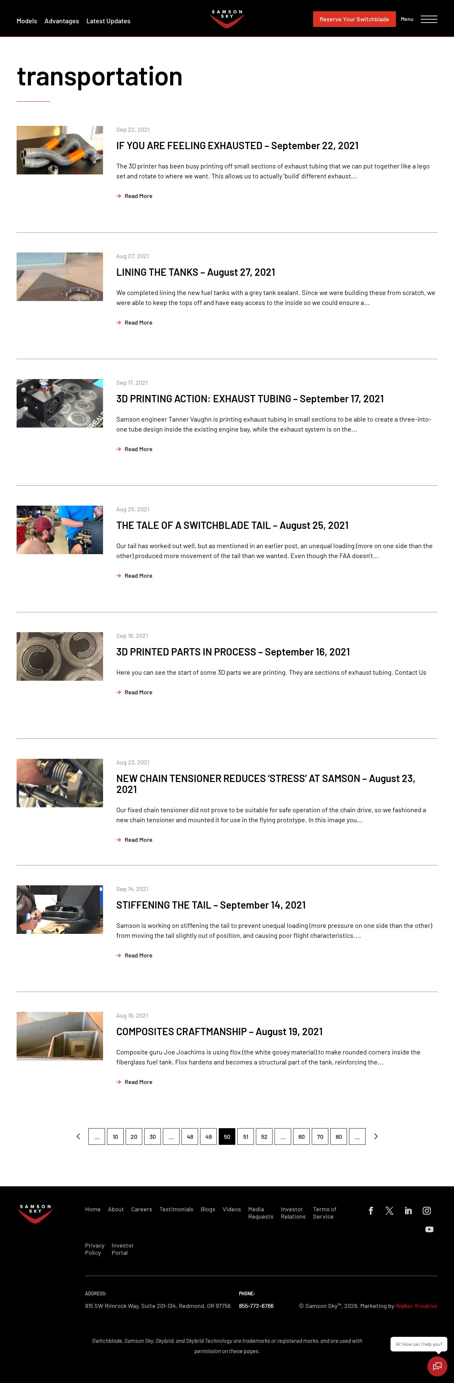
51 (245, 1136)
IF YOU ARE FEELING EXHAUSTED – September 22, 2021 (237, 145)
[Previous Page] (78, 1136)
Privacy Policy (94, 1249)
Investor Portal (123, 1249)
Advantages (62, 20)
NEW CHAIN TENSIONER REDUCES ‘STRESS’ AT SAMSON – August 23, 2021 (265, 783)
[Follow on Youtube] (429, 1229)
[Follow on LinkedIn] (408, 1211)
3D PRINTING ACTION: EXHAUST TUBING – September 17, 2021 (250, 398)
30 (153, 1136)
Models (27, 20)
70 (320, 1136)
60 (301, 1136)
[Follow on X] (389, 1211)
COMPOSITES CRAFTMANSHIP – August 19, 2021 (219, 1031)
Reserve (354, 19)
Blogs (208, 1209)
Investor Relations (293, 1213)
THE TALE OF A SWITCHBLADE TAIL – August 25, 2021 (232, 525)
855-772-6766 (256, 1305)
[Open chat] (437, 1366)
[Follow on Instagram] (427, 1211)
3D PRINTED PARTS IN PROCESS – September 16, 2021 (233, 651)
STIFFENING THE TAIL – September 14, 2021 (211, 905)
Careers (141, 1209)
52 (264, 1136)
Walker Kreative (416, 1305)
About (116, 1209)
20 (134, 1136)
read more (139, 195)
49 (208, 1136)
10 (115, 1136)
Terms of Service (324, 1213)
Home (93, 1209)
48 (190, 1136)
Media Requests (261, 1213)
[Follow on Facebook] (371, 1211)
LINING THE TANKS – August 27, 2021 (195, 272)
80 (339, 1136)
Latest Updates (108, 20)
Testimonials (176, 1209)
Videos (232, 1209)
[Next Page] (376, 1136)
